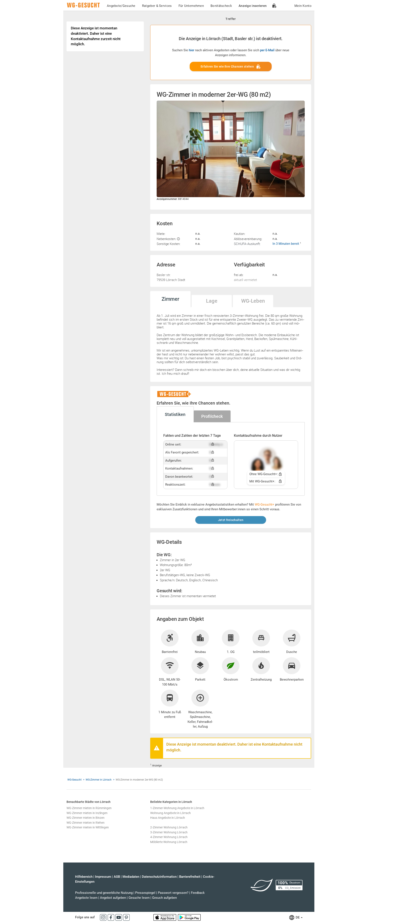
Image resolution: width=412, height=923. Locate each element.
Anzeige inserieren (253, 6)
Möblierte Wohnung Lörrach (168, 842)
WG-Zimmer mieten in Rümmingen (89, 808)
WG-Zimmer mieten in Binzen (86, 817)
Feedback (198, 893)
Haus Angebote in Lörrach (167, 817)
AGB (117, 877)
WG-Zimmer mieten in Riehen (86, 822)
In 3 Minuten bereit (286, 244)
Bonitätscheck (221, 6)
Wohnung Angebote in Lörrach (170, 813)
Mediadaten (131, 877)
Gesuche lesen (139, 898)
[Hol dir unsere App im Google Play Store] (189, 917)
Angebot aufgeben (113, 898)
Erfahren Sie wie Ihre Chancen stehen (227, 66)
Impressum (103, 877)
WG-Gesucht (74, 779)
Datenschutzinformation (159, 877)
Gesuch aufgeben (164, 898)
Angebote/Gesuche (121, 6)
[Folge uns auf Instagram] (104, 917)
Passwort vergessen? (173, 893)
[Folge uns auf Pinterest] (126, 917)
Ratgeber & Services (157, 6)
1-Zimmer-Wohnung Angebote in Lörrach (177, 808)
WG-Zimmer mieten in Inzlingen (87, 813)
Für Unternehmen (191, 6)
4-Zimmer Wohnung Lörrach (169, 837)
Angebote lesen (86, 898)
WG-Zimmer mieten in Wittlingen (88, 827)
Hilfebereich (83, 877)
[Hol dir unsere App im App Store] (165, 917)
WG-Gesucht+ (264, 504)
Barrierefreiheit (189, 877)
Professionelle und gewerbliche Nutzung (104, 893)
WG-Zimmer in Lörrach (99, 779)
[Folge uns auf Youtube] (119, 917)
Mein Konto (303, 6)
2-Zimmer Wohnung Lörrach (169, 827)
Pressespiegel (145, 893)
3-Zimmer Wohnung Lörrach (169, 832)
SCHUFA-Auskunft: (247, 244)
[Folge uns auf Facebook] (111, 917)
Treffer (231, 19)
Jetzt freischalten (230, 520)
